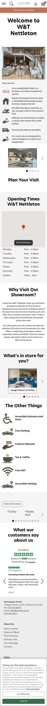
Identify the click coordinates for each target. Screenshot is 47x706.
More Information (33, 689)
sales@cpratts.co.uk (19, 611)
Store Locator (11, 629)
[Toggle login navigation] (35, 3)
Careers (8, 647)
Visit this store (10, 613)
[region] (23, 682)
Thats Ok (23, 701)
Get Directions (23, 243)
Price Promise (11, 636)
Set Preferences (23, 694)
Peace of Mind (11, 632)
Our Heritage (11, 643)
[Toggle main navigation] (3, 3)
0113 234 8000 (14, 608)
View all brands (12, 504)
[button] (27, 171)
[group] (15, 514)
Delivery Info (10, 640)
